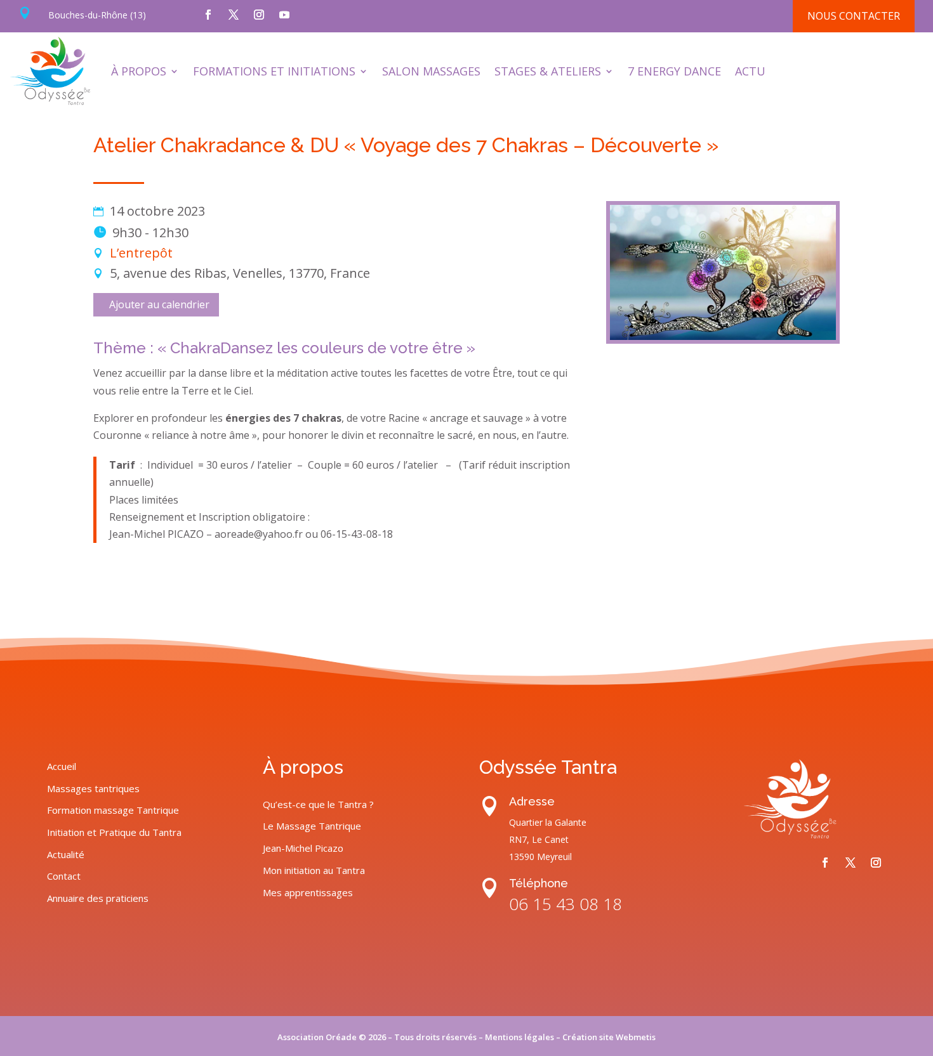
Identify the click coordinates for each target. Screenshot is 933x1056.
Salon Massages (431, 71)
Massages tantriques (93, 788)
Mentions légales (519, 1037)
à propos (138, 71)
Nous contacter (853, 16)
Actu (750, 71)
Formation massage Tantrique (113, 810)
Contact (64, 876)
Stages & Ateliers (547, 71)
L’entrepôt (141, 252)
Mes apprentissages (308, 892)
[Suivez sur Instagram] (259, 14)
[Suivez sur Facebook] (208, 14)
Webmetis (636, 1037)
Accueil (61, 766)
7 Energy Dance (674, 71)
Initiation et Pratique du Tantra (114, 832)
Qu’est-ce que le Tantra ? (318, 804)
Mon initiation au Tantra (314, 870)
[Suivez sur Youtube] (284, 14)
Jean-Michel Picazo (303, 848)
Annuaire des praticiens (98, 898)
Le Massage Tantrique (312, 825)
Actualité (65, 854)
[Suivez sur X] (233, 14)
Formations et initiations (274, 71)
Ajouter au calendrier (159, 304)
